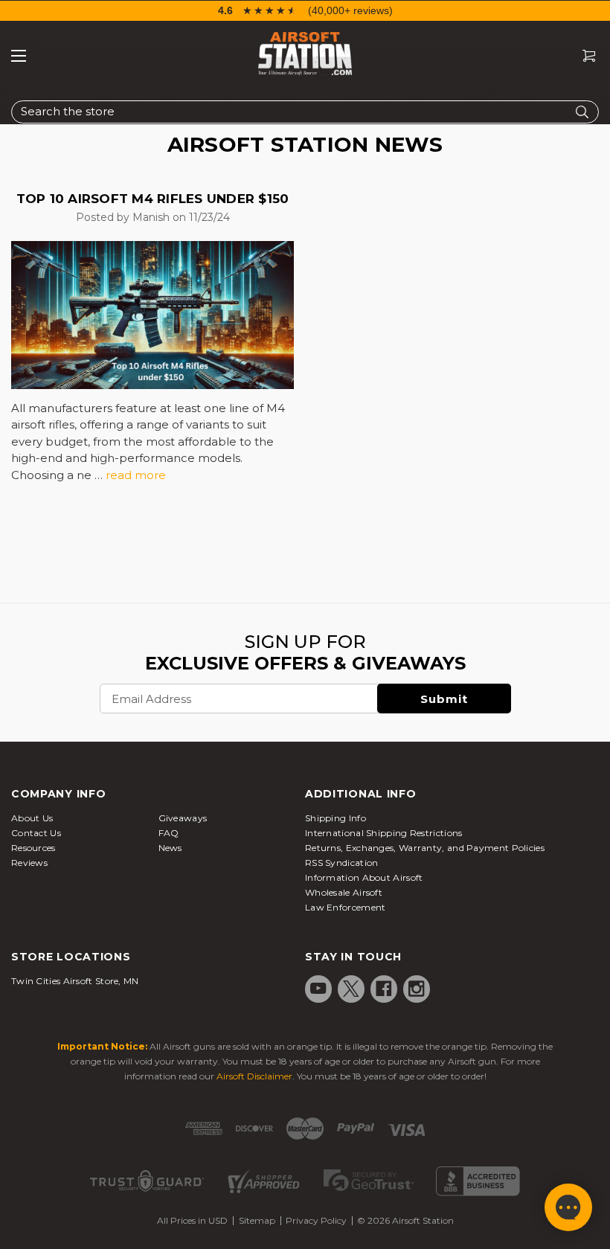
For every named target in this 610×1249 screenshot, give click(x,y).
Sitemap (257, 1220)
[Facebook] (383, 988)
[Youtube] (318, 988)
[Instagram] (416, 988)
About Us (32, 817)
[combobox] (305, 111)
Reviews (29, 862)
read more (136, 475)
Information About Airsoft (364, 877)
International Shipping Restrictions (384, 832)
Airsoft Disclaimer (254, 1076)
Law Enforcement (345, 907)
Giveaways (183, 817)
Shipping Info (335, 817)
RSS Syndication (342, 862)
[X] (351, 988)
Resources (33, 847)
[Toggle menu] (18, 56)
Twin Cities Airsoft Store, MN (75, 980)
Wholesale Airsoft (343, 892)
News (170, 847)
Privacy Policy (316, 1220)
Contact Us (36, 832)
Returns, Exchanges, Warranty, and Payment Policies (425, 847)
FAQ (168, 832)
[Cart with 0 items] (583, 56)
